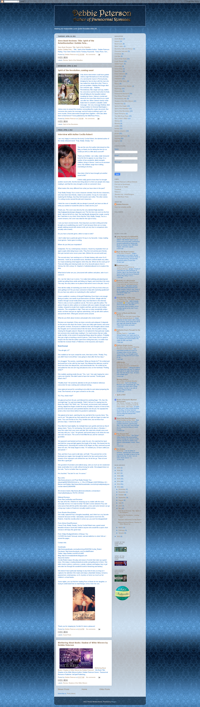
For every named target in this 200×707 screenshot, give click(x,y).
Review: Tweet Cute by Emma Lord (127, 238)
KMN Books (121, 362)
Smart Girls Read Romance (126, 418)
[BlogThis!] (61, 57)
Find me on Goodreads (122, 184)
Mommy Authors (122, 379)
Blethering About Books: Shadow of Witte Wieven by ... (129, 523)
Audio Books (119, 39)
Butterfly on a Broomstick (126, 280)
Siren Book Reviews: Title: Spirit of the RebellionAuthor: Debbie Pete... (76, 41)
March (121, 527)
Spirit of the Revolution (70, 124)
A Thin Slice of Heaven (124, 253)
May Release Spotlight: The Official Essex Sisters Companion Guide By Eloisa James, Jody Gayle (128, 404)
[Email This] (59, 57)
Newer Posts (63, 689)
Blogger (113, 702)
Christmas (118, 54)
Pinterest (117, 192)
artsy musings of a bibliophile (127, 236)
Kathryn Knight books (124, 345)
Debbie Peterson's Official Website (126, 182)
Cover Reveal (119, 61)
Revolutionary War (121, 98)
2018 (119, 470)
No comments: (91, 54)
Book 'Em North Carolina (125, 252)
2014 (119, 481)
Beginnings (120, 451)
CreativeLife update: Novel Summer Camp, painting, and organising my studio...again (127, 284)
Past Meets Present (121, 96)
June (120, 506)
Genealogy (118, 66)
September (122, 497)
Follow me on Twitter (121, 187)
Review (65, 60)
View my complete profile (123, 207)
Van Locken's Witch (121, 118)
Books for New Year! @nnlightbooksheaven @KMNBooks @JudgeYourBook (128, 365)
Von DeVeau (121, 449)
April (120, 508)
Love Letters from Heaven (123, 86)
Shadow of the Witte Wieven (78, 683)
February (122, 530)
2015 (119, 479)
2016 (119, 476)
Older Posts (104, 689)
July (120, 503)
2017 (119, 473)
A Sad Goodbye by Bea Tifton (126, 420)
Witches (117, 121)
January (121, 533)
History (117, 83)
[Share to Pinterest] (67, 57)
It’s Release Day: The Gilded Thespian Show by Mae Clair (128, 300)
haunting (117, 138)
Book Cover (118, 44)
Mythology (118, 88)
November (122, 492)
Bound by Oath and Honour (124, 49)
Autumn (117, 41)
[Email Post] (98, 54)
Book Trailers (119, 46)
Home (84, 689)
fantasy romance (120, 131)
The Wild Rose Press (121, 116)
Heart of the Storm (121, 81)
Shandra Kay (119, 103)
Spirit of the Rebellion (76, 60)
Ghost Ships (119, 69)
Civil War (117, 56)
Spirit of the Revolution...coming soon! (76, 70)
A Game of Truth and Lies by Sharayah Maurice (125, 268)
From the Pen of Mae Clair (126, 297)
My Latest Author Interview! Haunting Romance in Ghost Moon (128, 348)
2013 (119, 484)
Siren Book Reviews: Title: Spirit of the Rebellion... (129, 511)
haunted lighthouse (121, 136)
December (122, 489)
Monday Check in (122, 333)
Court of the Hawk (120, 59)
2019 (119, 468)
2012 (119, 487)
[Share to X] (63, 57)
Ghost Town (118, 71)
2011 (118, 536)
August (121, 500)
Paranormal (118, 91)
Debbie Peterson (122, 204)
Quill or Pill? (121, 395)
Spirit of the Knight (121, 106)
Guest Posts (67, 635)
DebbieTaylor (119, 64)
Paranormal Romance (122, 93)
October (121, 495)
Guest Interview (120, 74)
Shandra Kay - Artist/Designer (124, 194)
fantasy (117, 128)
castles (117, 126)
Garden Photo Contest (124, 435)
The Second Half (123, 434)
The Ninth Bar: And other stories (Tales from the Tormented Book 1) (128, 317)
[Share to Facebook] (65, 57)
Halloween (118, 78)
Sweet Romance (120, 113)
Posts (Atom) (71, 693)
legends (117, 141)
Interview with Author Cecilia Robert (75, 134)
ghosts (117, 133)
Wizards (117, 123)
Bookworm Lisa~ (123, 265)
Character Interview (121, 51)
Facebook (118, 189)
